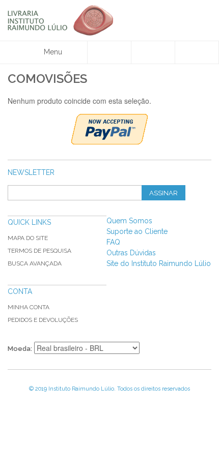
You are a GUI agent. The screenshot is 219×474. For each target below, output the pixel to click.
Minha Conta (28, 307)
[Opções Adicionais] (109, 129)
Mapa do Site (28, 238)
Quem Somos (129, 221)
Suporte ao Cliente (137, 231)
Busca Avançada (35, 263)
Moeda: (20, 348)
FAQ (113, 242)
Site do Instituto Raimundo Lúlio (158, 263)
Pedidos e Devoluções (43, 319)
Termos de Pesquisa (39, 250)
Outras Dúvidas (131, 253)
